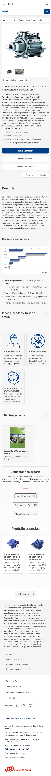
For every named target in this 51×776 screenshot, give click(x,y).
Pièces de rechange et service (19, 692)
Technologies (11, 698)
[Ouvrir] (47, 11)
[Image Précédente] (6, 45)
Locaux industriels (13, 687)
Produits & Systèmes (14, 681)
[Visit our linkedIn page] (17, 705)
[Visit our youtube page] (30, 705)
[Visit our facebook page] (23, 705)
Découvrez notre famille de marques (20, 718)
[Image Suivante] (44, 45)
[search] (47, 4)
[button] (25, 188)
